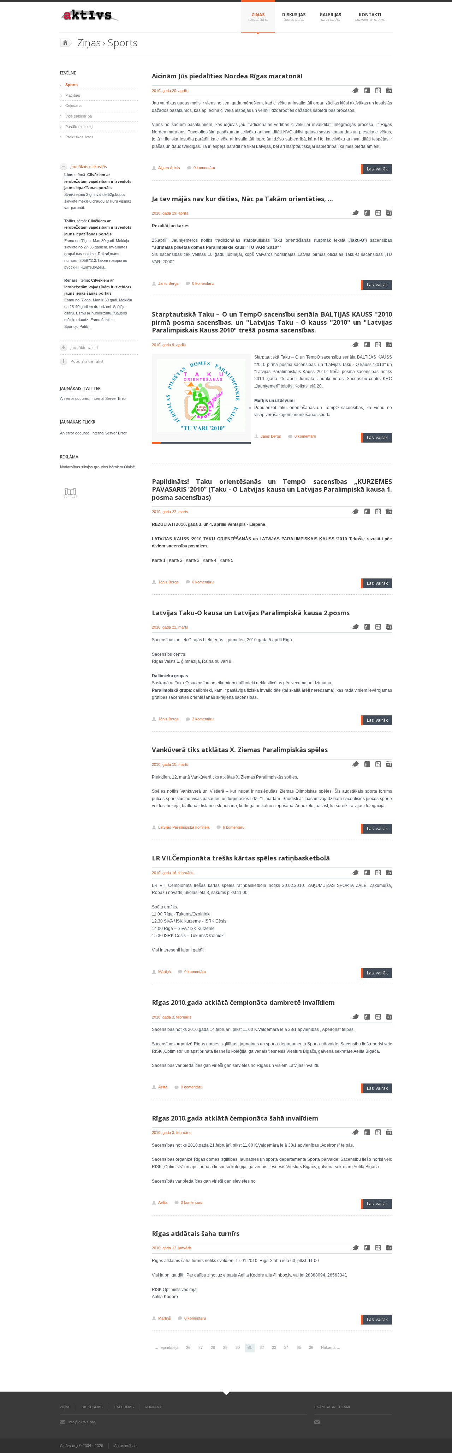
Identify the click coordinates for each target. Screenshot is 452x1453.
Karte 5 (226, 560)
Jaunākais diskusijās (89, 166)
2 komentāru (203, 719)
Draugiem (378, 90)
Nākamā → (330, 1347)
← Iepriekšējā (166, 1347)
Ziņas (257, 15)
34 (286, 1347)
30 (238, 1347)
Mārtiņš (164, 971)
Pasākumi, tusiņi (79, 127)
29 (225, 1347)
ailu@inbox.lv (278, 1275)
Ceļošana (73, 105)
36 (311, 1347)
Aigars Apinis (169, 168)
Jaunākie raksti (84, 347)
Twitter (355, 90)
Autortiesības (125, 1445)
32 (262, 1347)
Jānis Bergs (168, 283)
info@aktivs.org (82, 1422)
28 (213, 1347)
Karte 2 (176, 560)
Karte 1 (159, 560)
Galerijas (330, 15)
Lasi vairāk (377, 169)
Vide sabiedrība (78, 116)
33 (274, 1347)
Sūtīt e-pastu (317, 1421)
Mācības (72, 95)
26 (188, 1347)
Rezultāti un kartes (171, 225)
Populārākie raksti (88, 361)
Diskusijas (293, 15)
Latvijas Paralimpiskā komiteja (183, 827)
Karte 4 (209, 560)
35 (299, 1347)
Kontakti (370, 15)
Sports (71, 85)
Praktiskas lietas (79, 137)
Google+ (389, 90)
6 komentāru (233, 827)
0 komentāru (204, 168)
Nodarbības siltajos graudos (84, 467)
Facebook (367, 90)
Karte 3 (193, 560)
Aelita (162, 1087)
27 (200, 1347)
